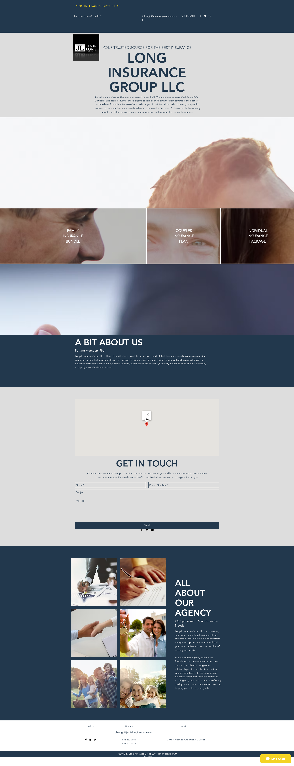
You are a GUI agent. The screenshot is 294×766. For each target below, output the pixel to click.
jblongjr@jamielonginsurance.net (134, 732)
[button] (94, 582)
